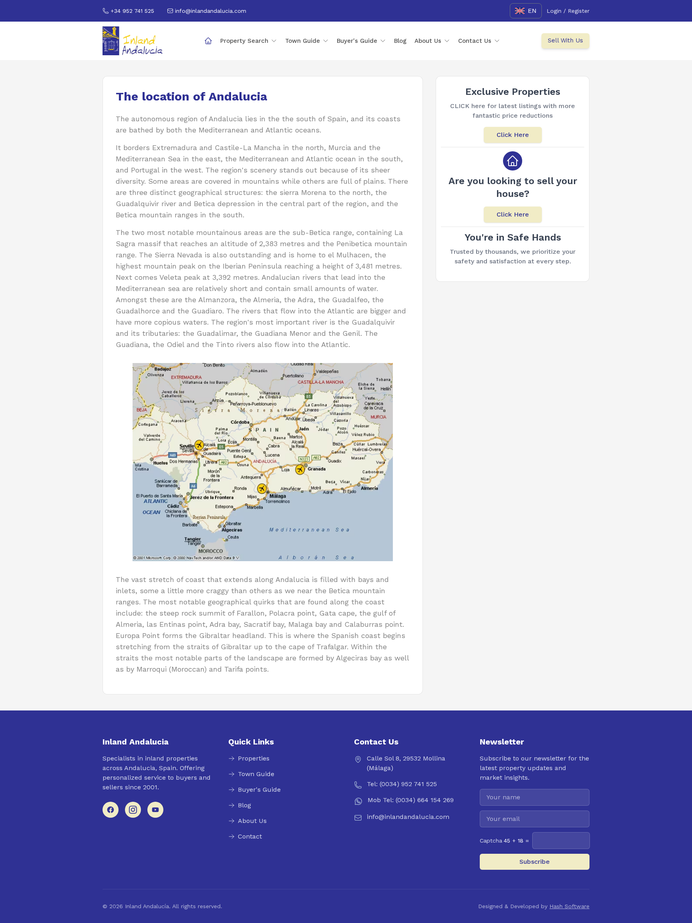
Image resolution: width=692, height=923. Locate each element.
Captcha (504, 840)
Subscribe (534, 861)
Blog (400, 40)
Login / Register (568, 11)
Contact (250, 836)
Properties (254, 758)
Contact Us (474, 40)
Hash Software (569, 906)
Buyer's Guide (357, 40)
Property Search (244, 40)
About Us (427, 40)
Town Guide (302, 40)
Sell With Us (565, 40)
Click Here (513, 134)
